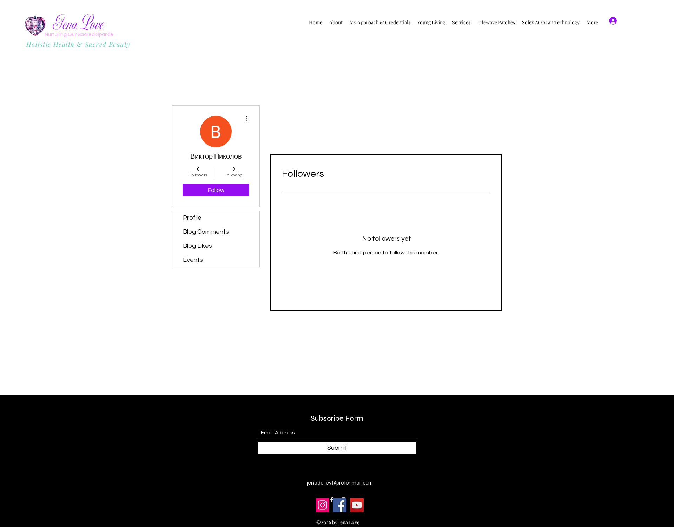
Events (193, 259)
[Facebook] (339, 505)
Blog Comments (206, 231)
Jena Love (78, 24)
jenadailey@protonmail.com (340, 483)
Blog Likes (197, 245)
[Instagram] (322, 505)
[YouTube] (357, 505)
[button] (642, 21)
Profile (192, 217)
